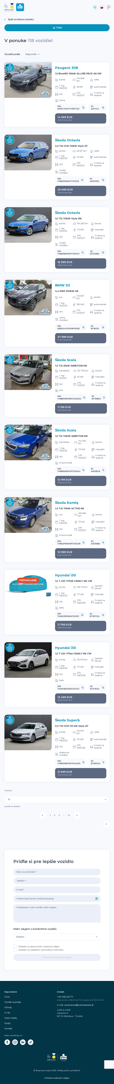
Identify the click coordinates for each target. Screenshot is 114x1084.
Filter (59, 27)
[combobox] (53, 898)
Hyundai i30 (65, 575)
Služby (7, 1023)
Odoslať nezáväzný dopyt (57, 957)
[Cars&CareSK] (7, 1042)
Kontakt (8, 1028)
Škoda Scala (65, 360)
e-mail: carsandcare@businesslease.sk (75, 1005)
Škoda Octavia (67, 140)
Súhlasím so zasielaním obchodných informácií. (41, 950)
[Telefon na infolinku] (95, 7)
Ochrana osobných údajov (57, 1078)
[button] (83, 107)
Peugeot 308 (66, 68)
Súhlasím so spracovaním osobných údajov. (39, 946)
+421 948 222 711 (65, 997)
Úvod (7, 997)
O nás (7, 1012)
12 (69, 815)
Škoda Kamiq (66, 503)
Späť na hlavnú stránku (21, 19)
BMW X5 (62, 285)
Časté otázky (10, 1018)
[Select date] (97, 898)
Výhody (8, 1007)
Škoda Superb (67, 720)
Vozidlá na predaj (12, 1002)
